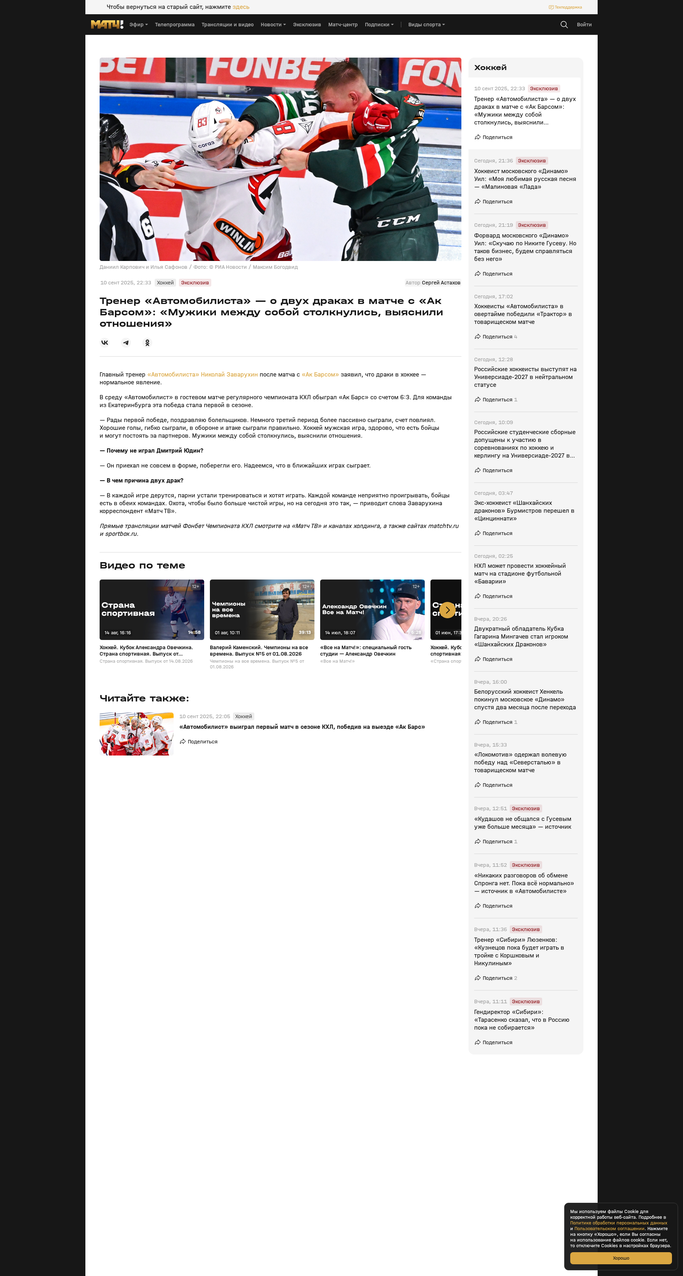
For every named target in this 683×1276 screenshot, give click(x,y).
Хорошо (621, 1258)
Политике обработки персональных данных (618, 1223)
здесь (241, 7)
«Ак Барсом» (319, 374)
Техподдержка (568, 7)
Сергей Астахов (441, 282)
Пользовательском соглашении (610, 1229)
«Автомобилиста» (173, 374)
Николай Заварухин (229, 374)
